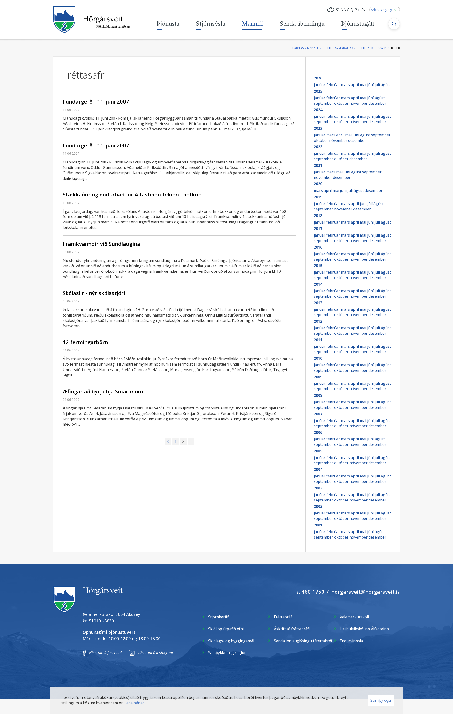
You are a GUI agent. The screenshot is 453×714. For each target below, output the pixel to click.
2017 (318, 228)
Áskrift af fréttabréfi (292, 628)
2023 (318, 128)
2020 (318, 183)
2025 (318, 91)
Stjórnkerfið (218, 616)
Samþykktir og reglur (227, 652)
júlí (378, 84)
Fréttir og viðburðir (338, 48)
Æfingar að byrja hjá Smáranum (103, 391)
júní (371, 84)
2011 (318, 339)
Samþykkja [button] (380, 700)
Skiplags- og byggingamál (231, 640)
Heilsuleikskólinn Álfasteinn (364, 628)
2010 (318, 358)
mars (346, 84)
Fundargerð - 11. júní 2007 (96, 101)
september (324, 103)
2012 (318, 321)
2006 (318, 432)
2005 (318, 451)
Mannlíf (313, 48)
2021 (318, 165)
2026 (318, 78)
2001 (318, 525)
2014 (318, 284)
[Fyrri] (168, 441)
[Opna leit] (394, 24)
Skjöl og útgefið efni (226, 628)
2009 (318, 377)
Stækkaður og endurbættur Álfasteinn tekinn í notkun (132, 194)
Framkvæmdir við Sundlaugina (101, 243)
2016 (318, 247)
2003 (318, 488)
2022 (318, 146)
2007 (318, 414)
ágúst (386, 84)
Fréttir (362, 48)
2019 (318, 197)
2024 (318, 109)
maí (363, 84)
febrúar (333, 84)
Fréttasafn (378, 48)
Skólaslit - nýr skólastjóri (94, 292)
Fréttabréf (283, 616)
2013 (318, 302)
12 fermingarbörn (85, 342)
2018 (318, 215)
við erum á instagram (155, 652)
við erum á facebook (105, 652)
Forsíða (298, 48)
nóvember (359, 103)
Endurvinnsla (351, 640)
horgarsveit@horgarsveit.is (365, 591)
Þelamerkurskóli (354, 616)
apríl (355, 84)
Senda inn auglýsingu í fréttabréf (303, 640)
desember (377, 103)
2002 (318, 506)
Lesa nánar (134, 703)
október (341, 103)
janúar (320, 84)
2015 (318, 265)
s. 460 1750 (310, 591)
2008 (318, 395)
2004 (318, 469)
